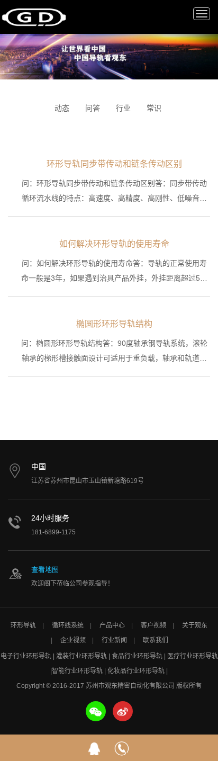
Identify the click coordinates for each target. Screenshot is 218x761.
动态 (61, 108)
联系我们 (155, 640)
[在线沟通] (94, 748)
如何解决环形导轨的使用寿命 (114, 243)
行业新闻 (114, 640)
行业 (123, 108)
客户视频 (153, 625)
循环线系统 (68, 625)
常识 (154, 108)
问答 (92, 108)
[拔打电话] (121, 748)
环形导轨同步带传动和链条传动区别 (114, 163)
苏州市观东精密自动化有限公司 (34, 17)
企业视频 (73, 640)
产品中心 (112, 625)
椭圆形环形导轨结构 (114, 323)
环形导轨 (23, 625)
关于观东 (194, 625)
